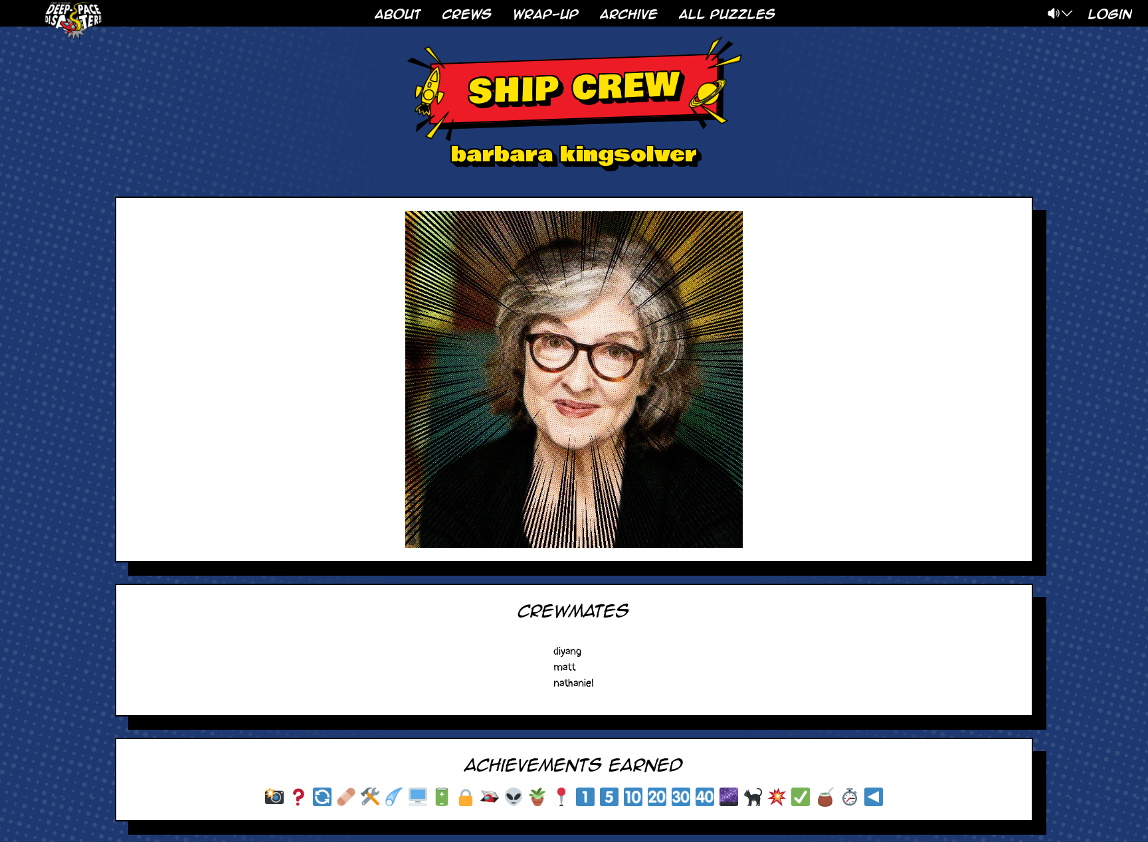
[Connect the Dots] (728, 797)
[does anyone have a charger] (441, 797)
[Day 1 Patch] (346, 797)
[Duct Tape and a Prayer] (370, 797)
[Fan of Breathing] (537, 797)
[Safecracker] (465, 797)
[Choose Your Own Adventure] (298, 797)
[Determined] (849, 797)
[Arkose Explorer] (657, 797)
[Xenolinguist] (513, 797)
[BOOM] (776, 797)
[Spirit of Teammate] (825, 797)
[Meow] (752, 797)
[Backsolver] (873, 797)
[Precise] (800, 797)
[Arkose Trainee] (609, 797)
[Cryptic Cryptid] (394, 797)
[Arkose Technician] (633, 797)
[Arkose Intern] (585, 797)
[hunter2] (418, 797)
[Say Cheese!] (274, 797)
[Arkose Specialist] (705, 797)
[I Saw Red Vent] (489, 797)
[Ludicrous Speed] (561, 797)
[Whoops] (322, 797)
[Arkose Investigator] (681, 797)
